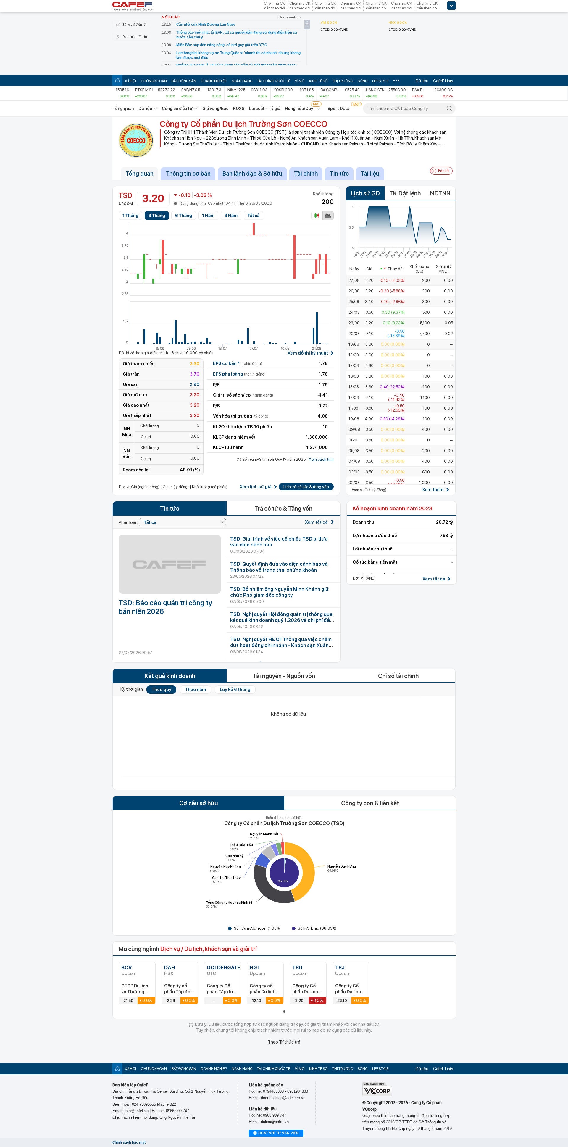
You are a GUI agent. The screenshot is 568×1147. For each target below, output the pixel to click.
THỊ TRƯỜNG (342, 81)
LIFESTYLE (380, 81)
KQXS (238, 108)
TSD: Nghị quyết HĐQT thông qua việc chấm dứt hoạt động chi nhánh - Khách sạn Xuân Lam (281, 645)
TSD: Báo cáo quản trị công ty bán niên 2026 (165, 607)
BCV (126, 967)
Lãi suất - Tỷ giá (264, 108)
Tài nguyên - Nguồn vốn (284, 676)
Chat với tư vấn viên (278, 1133)
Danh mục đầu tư (134, 37)
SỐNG (362, 81)
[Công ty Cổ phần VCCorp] (377, 1095)
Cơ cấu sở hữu (198, 803)
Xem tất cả (317, 522)
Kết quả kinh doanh (170, 676)
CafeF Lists (443, 80)
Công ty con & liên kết (370, 803)
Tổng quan (123, 108)
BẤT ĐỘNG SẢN (184, 81)
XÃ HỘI (130, 81)
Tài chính (306, 173)
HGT (255, 967)
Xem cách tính (321, 459)
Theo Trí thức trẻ (284, 1042)
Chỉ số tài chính (398, 676)
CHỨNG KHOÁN (154, 81)
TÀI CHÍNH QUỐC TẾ (273, 81)
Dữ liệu (422, 80)
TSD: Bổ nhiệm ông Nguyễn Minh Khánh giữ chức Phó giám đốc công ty (279, 592)
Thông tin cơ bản (188, 173)
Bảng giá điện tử (134, 25)
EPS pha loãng (239, 374)
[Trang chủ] (117, 80)
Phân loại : (129, 522)
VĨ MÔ (299, 81)
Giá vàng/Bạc (215, 108)
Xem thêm (433, 489)
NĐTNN (440, 193)
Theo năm (195, 689)
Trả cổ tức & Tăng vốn (283, 508)
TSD (297, 967)
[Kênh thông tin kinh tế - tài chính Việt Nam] (132, 7)
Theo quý (161, 689)
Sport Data (338, 108)
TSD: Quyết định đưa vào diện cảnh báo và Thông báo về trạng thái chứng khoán (279, 567)
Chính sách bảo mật (129, 1142)
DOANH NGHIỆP (214, 81)
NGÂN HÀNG (242, 81)
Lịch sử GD (365, 193)
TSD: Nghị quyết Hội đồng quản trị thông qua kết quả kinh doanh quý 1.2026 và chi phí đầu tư (281, 620)
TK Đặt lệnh (405, 193)
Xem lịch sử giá (256, 486)
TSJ (340, 967)
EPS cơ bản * (237, 363)
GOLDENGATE (223, 967)
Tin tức (339, 173)
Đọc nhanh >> (290, 17)
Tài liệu (370, 173)
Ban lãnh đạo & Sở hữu (252, 173)
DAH (169, 967)
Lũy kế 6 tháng (235, 689)
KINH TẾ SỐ (318, 81)
